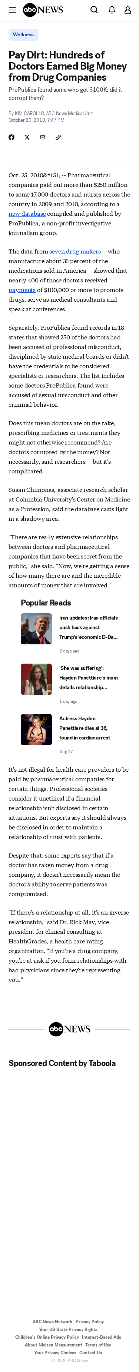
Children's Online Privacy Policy (47, 1337)
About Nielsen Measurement (53, 1345)
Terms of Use (98, 1345)
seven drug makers (74, 250)
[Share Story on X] (27, 137)
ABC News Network (53, 1322)
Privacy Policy (90, 1322)
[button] (12, 9)
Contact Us (90, 1353)
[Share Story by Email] (42, 137)
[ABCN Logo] (43, 10)
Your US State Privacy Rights (68, 1329)
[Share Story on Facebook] (11, 137)
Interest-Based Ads (101, 1337)
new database (27, 213)
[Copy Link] (58, 137)
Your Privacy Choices (55, 1353)
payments (22, 289)
